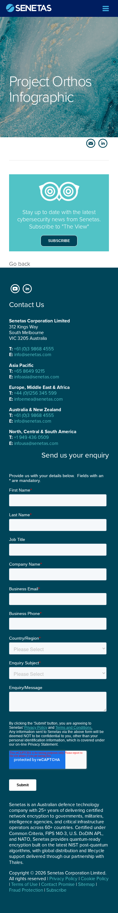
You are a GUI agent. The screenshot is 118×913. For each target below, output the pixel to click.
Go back (19, 263)
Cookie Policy (95, 878)
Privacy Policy (63, 878)
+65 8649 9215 (29, 371)
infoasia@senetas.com (36, 377)
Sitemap (86, 884)
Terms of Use (24, 884)
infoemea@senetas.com (38, 399)
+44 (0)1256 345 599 (35, 393)
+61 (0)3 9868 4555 (34, 349)
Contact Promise (58, 884)
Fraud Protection (26, 890)
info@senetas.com (32, 354)
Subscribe (59, 241)
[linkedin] (27, 288)
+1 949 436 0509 (31, 437)
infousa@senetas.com (36, 443)
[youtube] (15, 288)
